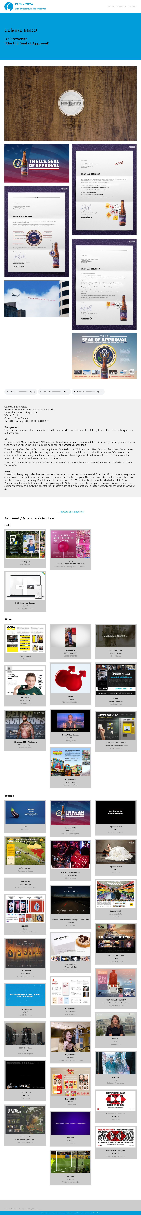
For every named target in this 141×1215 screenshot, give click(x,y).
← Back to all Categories (71, 511)
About (110, 7)
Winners (121, 7)
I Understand (96, 1213)
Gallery (132, 7)
